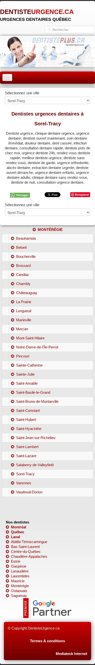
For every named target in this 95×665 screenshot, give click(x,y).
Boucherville (26, 256)
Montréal (18, 527)
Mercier (22, 329)
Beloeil (21, 247)
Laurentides (20, 576)
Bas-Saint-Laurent (25, 547)
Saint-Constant (28, 410)
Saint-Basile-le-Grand (33, 392)
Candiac (22, 275)
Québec (17, 532)
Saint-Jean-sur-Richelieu (35, 438)
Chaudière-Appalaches (29, 556)
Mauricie (18, 581)
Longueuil (23, 311)
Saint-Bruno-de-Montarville (37, 401)
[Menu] (7, 77)
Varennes (23, 483)
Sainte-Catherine (29, 365)
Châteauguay (26, 293)
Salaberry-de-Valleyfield (35, 465)
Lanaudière (19, 571)
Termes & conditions (47, 641)
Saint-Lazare (26, 456)
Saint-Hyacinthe (28, 429)
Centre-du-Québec (26, 551)
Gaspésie (18, 566)
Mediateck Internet (71, 654)
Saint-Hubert (26, 419)
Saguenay (19, 596)
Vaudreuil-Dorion (29, 492)
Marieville (23, 320)
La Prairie (23, 302)
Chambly (23, 284)
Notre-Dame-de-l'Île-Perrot (37, 347)
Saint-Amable (27, 383)
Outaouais (19, 591)
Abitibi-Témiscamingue (29, 542)
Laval (15, 537)
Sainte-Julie (25, 374)
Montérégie (20, 586)
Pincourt (22, 356)
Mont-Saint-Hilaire (30, 338)
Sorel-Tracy (25, 474)
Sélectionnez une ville (22, 93)
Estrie (15, 561)
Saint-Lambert (27, 447)
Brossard (23, 265)
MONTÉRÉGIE (50, 229)
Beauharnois (26, 238)
